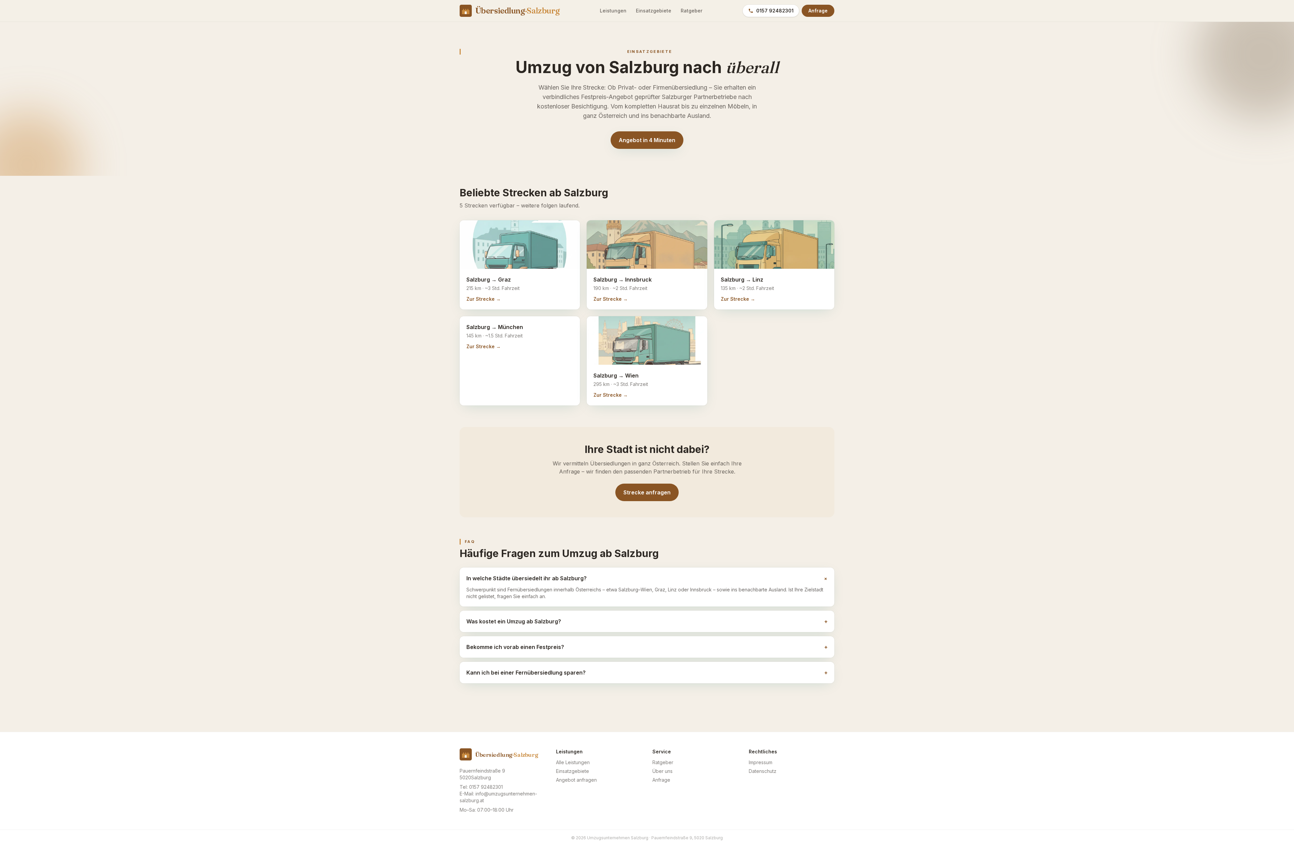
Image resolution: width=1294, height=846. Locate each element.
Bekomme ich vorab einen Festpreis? (647, 647)
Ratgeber (691, 10)
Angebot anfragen (576, 780)
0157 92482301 (775, 10)
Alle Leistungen (573, 762)
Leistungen (613, 10)
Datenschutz (762, 771)
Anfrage (818, 10)
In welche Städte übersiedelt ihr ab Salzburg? (647, 578)
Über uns (662, 771)
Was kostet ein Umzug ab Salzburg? (647, 621)
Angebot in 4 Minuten (647, 140)
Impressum (760, 762)
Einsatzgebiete (653, 10)
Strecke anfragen (647, 492)
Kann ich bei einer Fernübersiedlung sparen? (647, 672)
